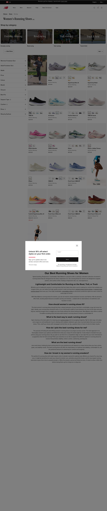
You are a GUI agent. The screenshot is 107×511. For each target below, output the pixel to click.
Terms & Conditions (73, 266)
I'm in (67, 259)
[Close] (77, 245)
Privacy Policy (63, 266)
